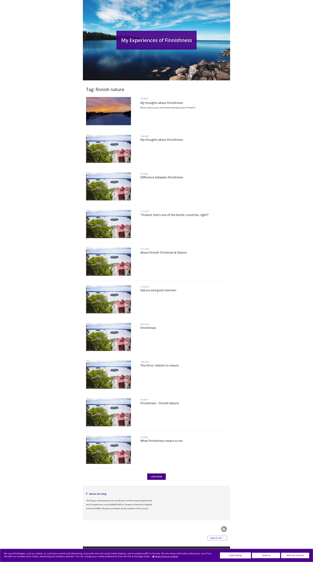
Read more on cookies (166, 556)
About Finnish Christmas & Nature (163, 252)
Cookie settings (235, 555)
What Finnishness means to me (161, 441)
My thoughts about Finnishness (161, 103)
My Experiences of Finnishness (156, 40)
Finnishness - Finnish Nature (159, 403)
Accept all (266, 555)
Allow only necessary (295, 555)
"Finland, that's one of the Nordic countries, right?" (174, 215)
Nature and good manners (158, 290)
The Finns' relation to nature (159, 365)
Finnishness (148, 328)
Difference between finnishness (161, 177)
